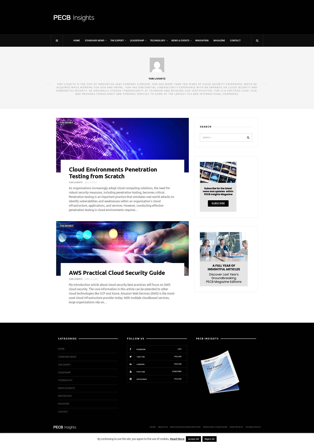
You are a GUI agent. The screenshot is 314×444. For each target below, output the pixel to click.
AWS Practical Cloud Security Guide (117, 272)
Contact (235, 40)
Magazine (219, 40)
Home (76, 40)
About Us (163, 427)
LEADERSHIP (137, 40)
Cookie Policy (253, 427)
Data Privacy (236, 427)
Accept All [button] (193, 439)
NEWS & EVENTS (180, 40)
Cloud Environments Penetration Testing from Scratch (113, 172)
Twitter (158, 357)
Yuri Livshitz (157, 78)
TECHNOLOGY (157, 40)
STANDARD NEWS (94, 40)
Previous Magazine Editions (185, 427)
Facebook (158, 349)
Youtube (158, 372)
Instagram (158, 379)
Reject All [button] (209, 439)
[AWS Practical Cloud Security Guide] (122, 248)
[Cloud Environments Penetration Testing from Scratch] (122, 145)
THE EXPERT (117, 40)
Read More (177, 438)
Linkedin (158, 364)
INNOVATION (202, 40)
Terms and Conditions (215, 427)
